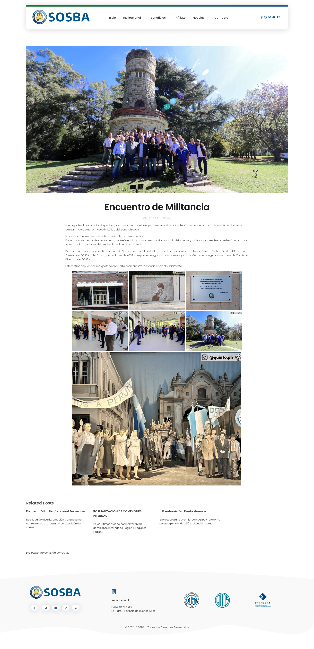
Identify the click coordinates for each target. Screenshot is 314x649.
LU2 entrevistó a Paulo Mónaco (182, 511)
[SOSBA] (61, 17)
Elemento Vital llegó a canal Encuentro (55, 511)
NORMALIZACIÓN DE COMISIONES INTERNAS (117, 513)
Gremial (167, 218)
